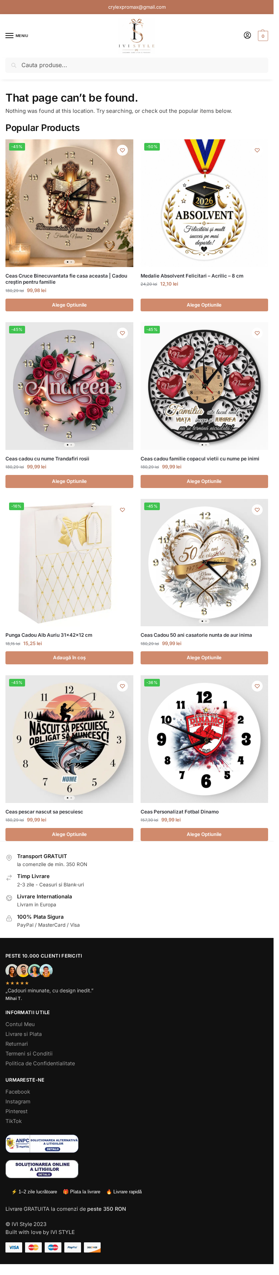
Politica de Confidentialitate (40, 1063)
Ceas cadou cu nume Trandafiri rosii (47, 459)
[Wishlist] (122, 150)
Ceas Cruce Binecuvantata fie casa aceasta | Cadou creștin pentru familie (66, 279)
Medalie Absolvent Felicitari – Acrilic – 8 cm (192, 276)
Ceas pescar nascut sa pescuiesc (44, 812)
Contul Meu (20, 1024)
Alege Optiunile (69, 305)
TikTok (13, 1121)
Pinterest (16, 1111)
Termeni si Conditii (29, 1053)
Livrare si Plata (23, 1034)
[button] (262, 36)
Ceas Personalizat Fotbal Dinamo (180, 812)
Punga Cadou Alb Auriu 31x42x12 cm (48, 635)
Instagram (18, 1101)
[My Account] (247, 36)
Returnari (16, 1044)
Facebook (17, 1092)
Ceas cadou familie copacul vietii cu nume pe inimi (200, 459)
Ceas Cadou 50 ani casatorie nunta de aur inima (196, 635)
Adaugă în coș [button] (69, 657)
